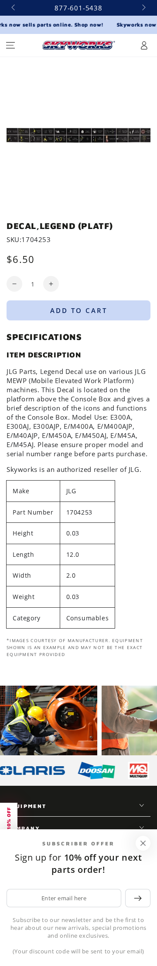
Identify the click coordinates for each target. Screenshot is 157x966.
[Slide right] (143, 8)
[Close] (143, 843)
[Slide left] (14, 8)
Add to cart (78, 310)
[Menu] (10, 45)
